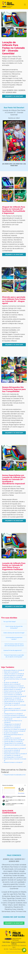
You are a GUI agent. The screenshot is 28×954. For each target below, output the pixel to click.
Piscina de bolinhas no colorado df (13, 675)
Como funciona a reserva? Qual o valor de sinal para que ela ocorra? (14, 644)
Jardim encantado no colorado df (13, 700)
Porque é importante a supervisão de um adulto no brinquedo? (14, 656)
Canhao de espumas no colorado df (14, 739)
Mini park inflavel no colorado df (13, 677)
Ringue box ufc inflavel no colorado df (15, 729)
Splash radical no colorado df (12, 708)
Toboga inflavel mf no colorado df (13, 743)
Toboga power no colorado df (12, 698)
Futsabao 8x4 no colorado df (12, 726)
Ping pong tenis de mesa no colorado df (15, 753)
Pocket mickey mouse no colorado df (14, 731)
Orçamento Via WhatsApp (14, 96)
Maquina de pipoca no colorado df (13, 686)
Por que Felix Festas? (10, 621)
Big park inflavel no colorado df (13, 689)
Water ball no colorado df (11, 672)
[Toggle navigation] (25, 4)
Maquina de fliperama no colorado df (14, 687)
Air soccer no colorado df (11, 682)
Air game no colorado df (11, 733)
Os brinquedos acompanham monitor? (14, 638)
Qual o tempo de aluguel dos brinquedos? (14, 627)
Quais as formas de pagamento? (13, 650)
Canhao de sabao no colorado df (13, 741)
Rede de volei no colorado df (12, 684)
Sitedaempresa (18, 951)
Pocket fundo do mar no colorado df (14, 691)
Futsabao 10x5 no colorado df (12, 738)
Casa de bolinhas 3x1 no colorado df (14, 701)
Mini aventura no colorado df (12, 727)
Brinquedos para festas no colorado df (15, 748)
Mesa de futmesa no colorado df (13, 762)
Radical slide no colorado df (12, 752)
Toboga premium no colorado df (13, 713)
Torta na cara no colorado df (12, 750)
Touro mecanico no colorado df (13, 694)
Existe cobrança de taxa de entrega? (14, 632)
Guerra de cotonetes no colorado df (14, 715)
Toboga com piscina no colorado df (14, 673)
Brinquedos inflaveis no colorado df (14, 670)
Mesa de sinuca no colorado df (12, 693)
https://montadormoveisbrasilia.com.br (15, 774)
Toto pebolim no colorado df (12, 755)
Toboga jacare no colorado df (12, 724)
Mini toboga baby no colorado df (13, 757)
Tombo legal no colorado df (12, 703)
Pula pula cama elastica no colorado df (15, 696)
